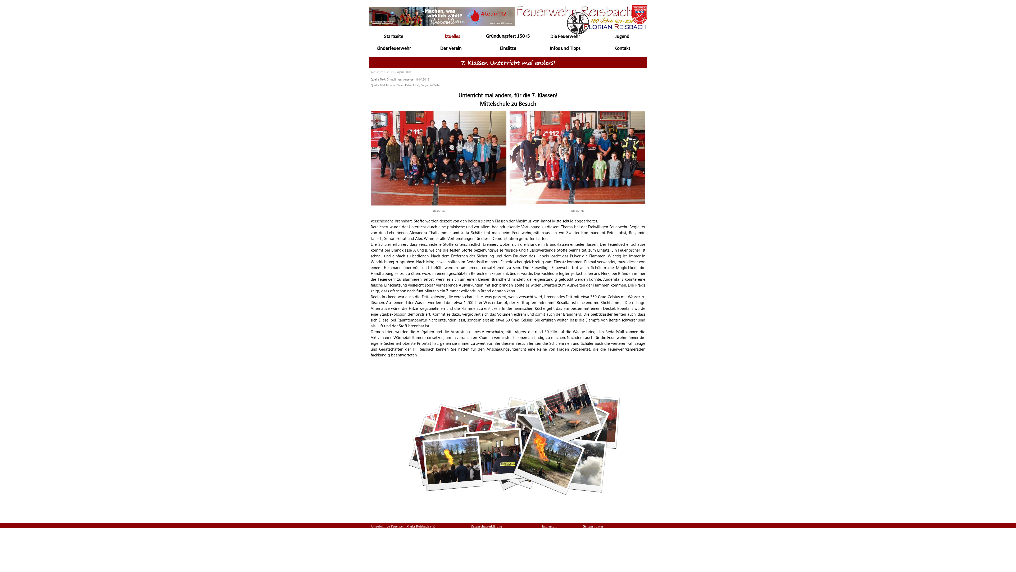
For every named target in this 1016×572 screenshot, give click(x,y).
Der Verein (451, 48)
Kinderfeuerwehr (394, 48)
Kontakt (622, 48)
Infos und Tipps (565, 48)
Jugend (622, 36)
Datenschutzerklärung (486, 526)
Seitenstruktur (593, 526)
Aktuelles (451, 36)
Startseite (393, 36)
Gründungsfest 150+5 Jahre (508, 39)
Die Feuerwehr (565, 36)
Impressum (549, 526)
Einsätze (508, 48)
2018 (390, 72)
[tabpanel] (508, 82)
